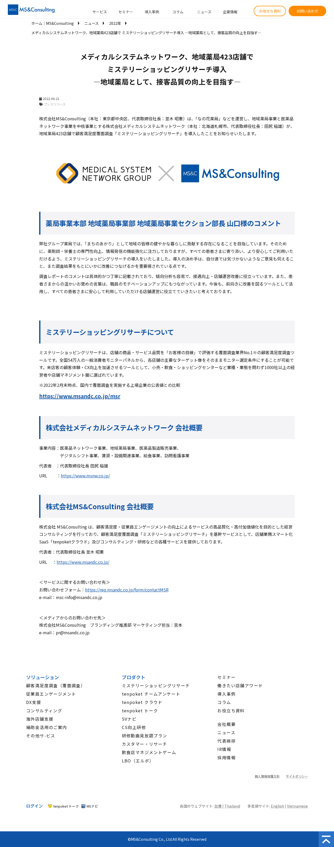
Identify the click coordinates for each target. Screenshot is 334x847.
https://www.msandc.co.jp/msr (79, 396)
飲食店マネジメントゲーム (149, 752)
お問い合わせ (307, 11)
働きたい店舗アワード (240, 685)
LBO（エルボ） (138, 760)
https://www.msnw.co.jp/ (85, 475)
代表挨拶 (226, 741)
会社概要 (226, 724)
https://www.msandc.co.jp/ (83, 562)
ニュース (204, 11)
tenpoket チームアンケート (151, 694)
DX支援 (33, 702)
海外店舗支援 (39, 719)
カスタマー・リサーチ (144, 744)
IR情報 (224, 749)
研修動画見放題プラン (144, 735)
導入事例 (152, 11)
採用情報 (226, 757)
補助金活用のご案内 (46, 727)
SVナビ (129, 719)
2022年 (115, 23)
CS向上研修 (134, 727)
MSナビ (92, 806)
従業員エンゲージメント (51, 694)
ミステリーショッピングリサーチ (156, 685)
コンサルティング (44, 710)
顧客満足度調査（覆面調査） (55, 685)
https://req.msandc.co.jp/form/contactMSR (127, 590)
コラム (177, 11)
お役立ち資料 (270, 11)
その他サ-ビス (40, 735)
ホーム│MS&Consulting (52, 23)
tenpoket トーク (140, 710)
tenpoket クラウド (142, 702)
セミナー (125, 11)
